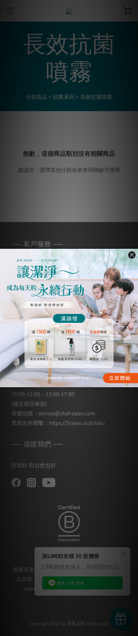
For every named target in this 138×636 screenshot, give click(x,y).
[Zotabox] (133, 380)
